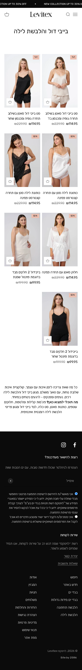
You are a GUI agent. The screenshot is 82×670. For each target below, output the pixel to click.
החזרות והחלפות (26, 607)
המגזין (33, 585)
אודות (33, 577)
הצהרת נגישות (27, 615)
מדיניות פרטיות (27, 623)
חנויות (33, 592)
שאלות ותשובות (68, 563)
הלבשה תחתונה (67, 607)
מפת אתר (30, 638)
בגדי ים (73, 592)
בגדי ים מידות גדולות (64, 600)
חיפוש (74, 577)
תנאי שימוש (29, 630)
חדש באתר (70, 585)
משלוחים (31, 600)
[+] (48, 102)
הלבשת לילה (69, 615)
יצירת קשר (71, 556)
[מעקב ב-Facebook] (75, 445)
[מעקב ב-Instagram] (63, 445)
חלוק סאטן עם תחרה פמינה (60, 272)
